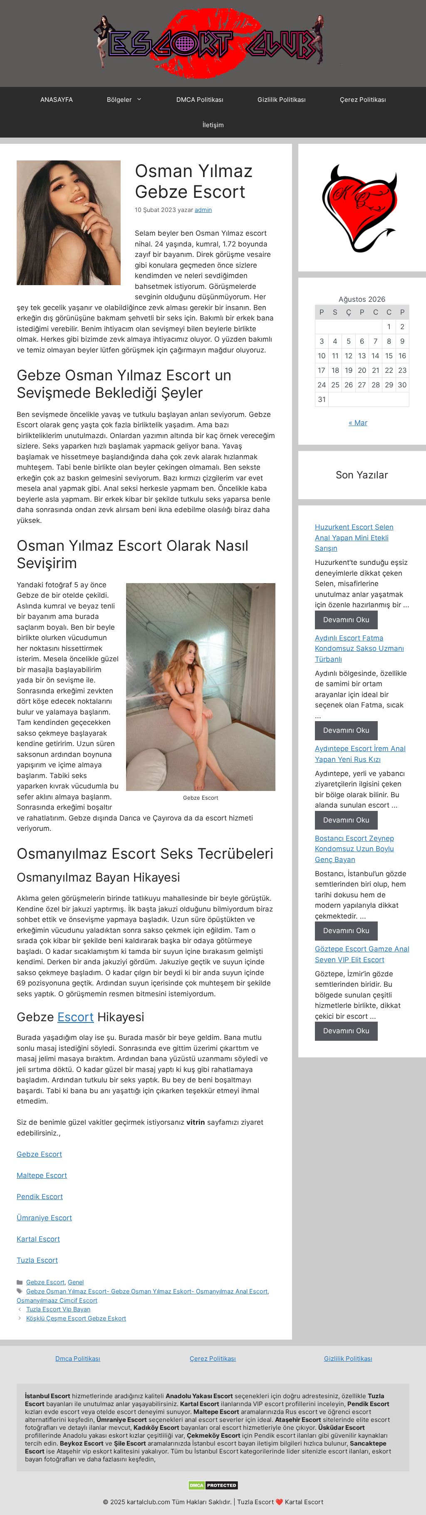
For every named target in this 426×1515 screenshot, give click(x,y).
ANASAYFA (56, 99)
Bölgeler (119, 99)
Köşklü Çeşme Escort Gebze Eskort (76, 1318)
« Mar (358, 423)
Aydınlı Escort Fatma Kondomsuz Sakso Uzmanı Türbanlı (359, 648)
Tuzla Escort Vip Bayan (58, 1309)
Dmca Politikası (77, 1358)
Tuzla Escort (37, 1260)
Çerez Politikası (363, 99)
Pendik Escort (40, 1196)
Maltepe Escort (42, 1175)
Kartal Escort (38, 1239)
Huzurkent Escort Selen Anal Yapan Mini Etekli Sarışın (354, 537)
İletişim (213, 125)
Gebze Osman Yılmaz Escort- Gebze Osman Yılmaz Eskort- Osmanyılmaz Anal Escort (146, 1291)
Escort (75, 1017)
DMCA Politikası (199, 99)
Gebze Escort (39, 1154)
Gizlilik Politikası (282, 99)
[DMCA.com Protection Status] (213, 1488)
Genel (76, 1282)
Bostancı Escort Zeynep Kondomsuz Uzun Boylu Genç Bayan (354, 849)
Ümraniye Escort (44, 1218)
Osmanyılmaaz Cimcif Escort (57, 1300)
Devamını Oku (346, 620)
